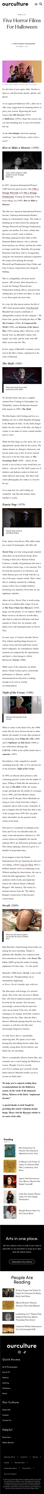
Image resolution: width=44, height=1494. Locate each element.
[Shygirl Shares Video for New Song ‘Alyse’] (10, 1212)
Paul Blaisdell (32, 307)
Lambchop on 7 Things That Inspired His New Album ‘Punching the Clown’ (28, 1317)
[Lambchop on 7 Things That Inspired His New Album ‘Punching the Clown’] (8, 1316)
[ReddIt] (25, 38)
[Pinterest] (20, 38)
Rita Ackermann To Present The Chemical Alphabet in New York (28, 1151)
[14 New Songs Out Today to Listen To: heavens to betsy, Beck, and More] (8, 1292)
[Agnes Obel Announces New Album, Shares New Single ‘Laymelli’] (10, 1181)
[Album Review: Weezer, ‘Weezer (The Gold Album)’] (8, 1305)
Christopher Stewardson (24, 44)
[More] (36, 38)
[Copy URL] (31, 38)
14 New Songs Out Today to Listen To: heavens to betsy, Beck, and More (28, 1293)
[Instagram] (19, 1352)
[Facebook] (14, 38)
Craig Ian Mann (26, 864)
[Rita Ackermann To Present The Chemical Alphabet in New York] (10, 1150)
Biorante (27, 1112)
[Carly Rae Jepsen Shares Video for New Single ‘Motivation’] (10, 1196)
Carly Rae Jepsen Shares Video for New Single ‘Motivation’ (29, 1197)
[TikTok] (24, 1352)
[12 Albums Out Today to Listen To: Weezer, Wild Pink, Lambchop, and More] (10, 1166)
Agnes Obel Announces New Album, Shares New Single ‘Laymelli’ (29, 1181)
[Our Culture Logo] (15, 4)
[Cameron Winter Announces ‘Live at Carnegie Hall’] (8, 1328)
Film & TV (22, 14)
